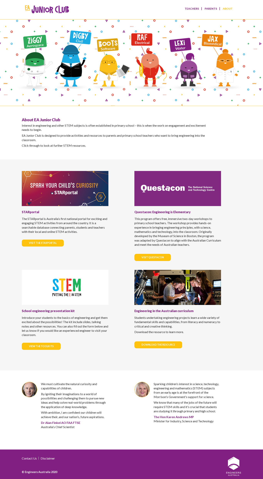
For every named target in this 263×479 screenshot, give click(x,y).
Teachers (192, 8)
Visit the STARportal (43, 243)
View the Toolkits (41, 346)
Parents (211, 8)
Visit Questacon (153, 257)
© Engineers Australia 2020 (39, 472)
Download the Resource (158, 344)
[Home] (48, 9)
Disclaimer (48, 458)
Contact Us (29, 458)
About (228, 8)
